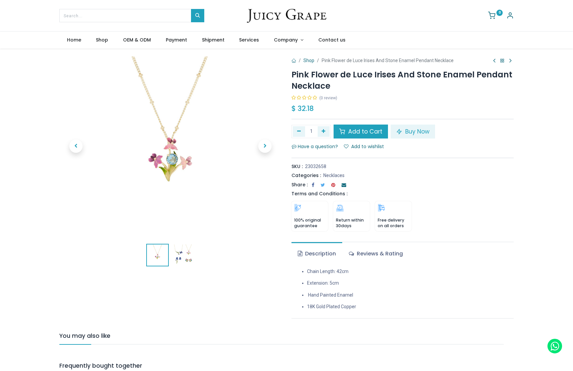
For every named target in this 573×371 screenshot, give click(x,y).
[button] (76, 146)
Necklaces (334, 175)
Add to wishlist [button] (367, 146)
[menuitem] (74, 40)
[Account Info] (510, 16)
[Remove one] (299, 131)
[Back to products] (502, 60)
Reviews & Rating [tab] (379, 253)
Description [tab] (320, 253)
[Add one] (324, 131)
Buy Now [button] (416, 132)
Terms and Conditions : (319, 193)
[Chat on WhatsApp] (554, 346)
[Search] (197, 15)
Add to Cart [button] (364, 132)
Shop (308, 60)
